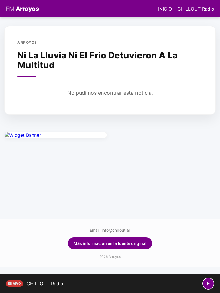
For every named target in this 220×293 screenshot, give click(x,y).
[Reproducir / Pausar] (208, 284)
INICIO (165, 9)
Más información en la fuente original (110, 243)
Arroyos (22, 8)
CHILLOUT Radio (196, 9)
